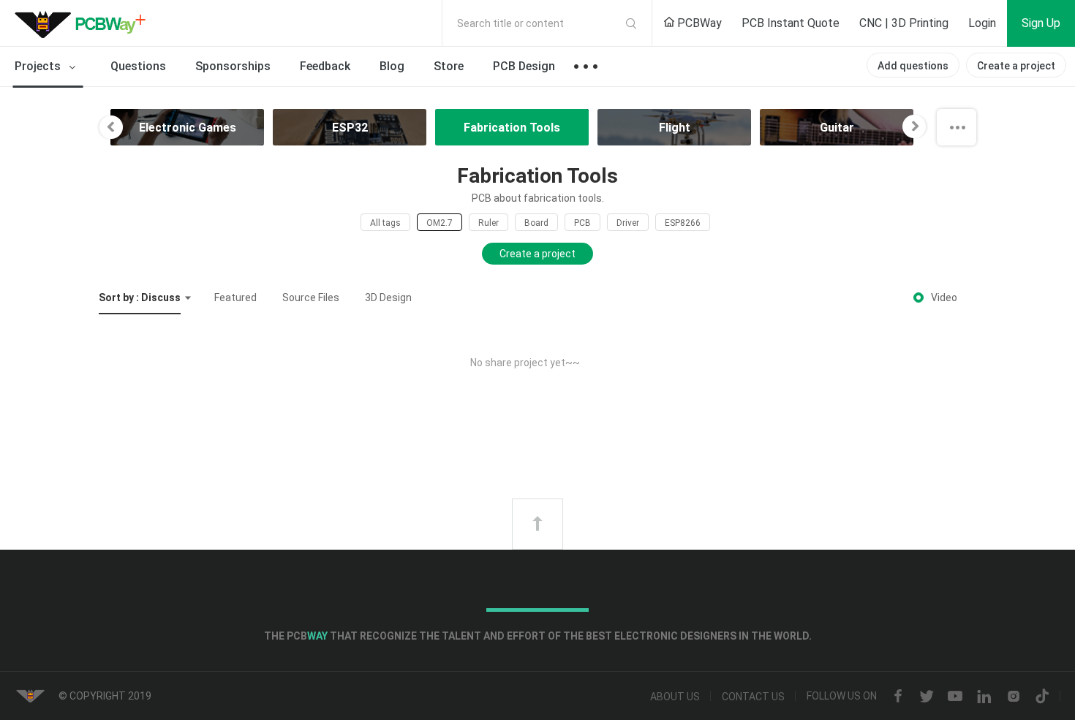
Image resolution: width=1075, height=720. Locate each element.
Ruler (488, 223)
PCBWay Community (84, 23)
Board (536, 223)
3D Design (388, 297)
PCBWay (698, 23)
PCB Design (524, 66)
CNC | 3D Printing (903, 23)
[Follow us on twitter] (926, 696)
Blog (392, 66)
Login (982, 23)
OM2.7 (439, 223)
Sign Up (1041, 23)
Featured (235, 297)
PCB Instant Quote (791, 23)
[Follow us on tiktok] (1042, 696)
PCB (582, 223)
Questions (138, 66)
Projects (39, 66)
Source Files (310, 297)
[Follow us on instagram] (1013, 696)
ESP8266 (683, 223)
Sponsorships (233, 66)
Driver (627, 223)
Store (449, 66)
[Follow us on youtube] (955, 696)
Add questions (913, 66)
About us (675, 696)
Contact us (753, 696)
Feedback (325, 66)
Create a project (1016, 66)
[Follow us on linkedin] (984, 696)
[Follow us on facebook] (898, 696)
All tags (385, 223)
